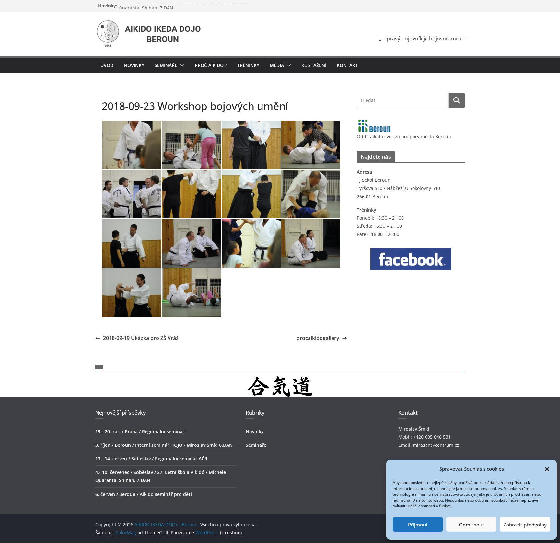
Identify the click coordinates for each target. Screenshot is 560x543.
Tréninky (248, 65)
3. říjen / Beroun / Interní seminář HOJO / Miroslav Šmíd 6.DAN (164, 445)
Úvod (106, 65)
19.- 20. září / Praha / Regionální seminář (139, 431)
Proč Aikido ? (211, 65)
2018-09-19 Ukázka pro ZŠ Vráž (141, 337)
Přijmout (418, 524)
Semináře (256, 445)
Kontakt (347, 65)
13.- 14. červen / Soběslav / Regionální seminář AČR (151, 459)
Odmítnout (471, 524)
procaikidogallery (318, 337)
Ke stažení (313, 65)
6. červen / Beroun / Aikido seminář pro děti (143, 494)
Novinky (134, 65)
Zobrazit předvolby (525, 524)
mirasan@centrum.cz (436, 445)
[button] (547, 469)
